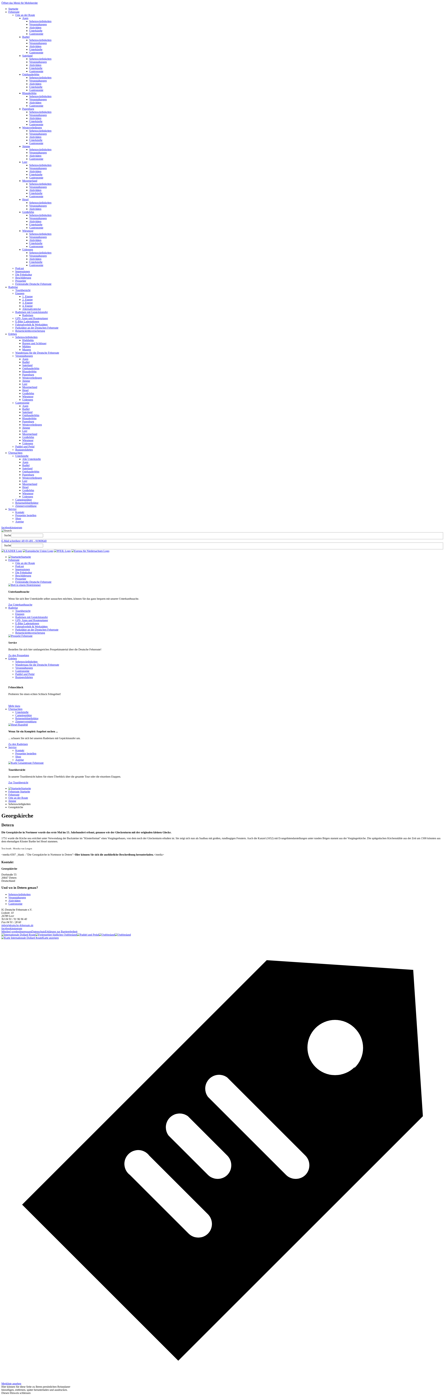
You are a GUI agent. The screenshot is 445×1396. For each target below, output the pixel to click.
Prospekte (20, 280)
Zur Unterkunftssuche (20, 604)
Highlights (28, 340)
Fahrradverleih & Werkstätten (31, 324)
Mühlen (26, 346)
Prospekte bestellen (25, 515)
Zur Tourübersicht (18, 782)
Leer (24, 162)
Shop (18, 518)
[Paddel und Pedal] (88, 934)
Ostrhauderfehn (30, 74)
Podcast (19, 268)
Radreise (13, 287)
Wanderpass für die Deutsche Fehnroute (37, 352)
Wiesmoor (27, 230)
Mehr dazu (14, 705)
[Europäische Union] (38, 550)
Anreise (19, 521)
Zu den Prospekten (18, 655)
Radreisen (27, 315)
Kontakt (19, 512)
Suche (7, 535)
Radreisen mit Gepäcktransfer (31, 312)
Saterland (27, 55)
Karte (50, 937)
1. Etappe (27, 296)
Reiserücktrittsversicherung (30, 330)
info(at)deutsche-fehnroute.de (17, 925)
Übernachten (15, 452)
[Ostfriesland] (107, 934)
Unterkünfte (35, 30)
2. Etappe (27, 299)
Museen (26, 349)
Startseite (13, 8)
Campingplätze (23, 499)
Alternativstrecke (31, 308)
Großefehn (28, 212)
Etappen (19, 293)
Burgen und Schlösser (34, 343)
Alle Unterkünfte (31, 459)
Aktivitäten (35, 27)
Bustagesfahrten (24, 449)
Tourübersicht (22, 290)
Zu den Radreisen (18, 744)
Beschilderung (23, 277)
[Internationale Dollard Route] (18, 934)
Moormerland (29, 180)
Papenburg (28, 108)
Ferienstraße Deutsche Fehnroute (33, 283)
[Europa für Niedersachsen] (90, 550)
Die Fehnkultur (23, 274)
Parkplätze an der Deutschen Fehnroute (36, 327)
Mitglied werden (10, 931)
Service (12, 509)
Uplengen (27, 249)
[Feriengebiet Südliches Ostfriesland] (56, 934)
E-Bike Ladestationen (27, 321)
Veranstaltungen (38, 24)
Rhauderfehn (29, 93)
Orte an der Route (25, 15)
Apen (25, 18)
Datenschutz (38, 931)
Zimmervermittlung (26, 505)
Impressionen (22, 271)
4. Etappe (27, 305)
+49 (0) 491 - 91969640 (33, 540)
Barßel (26, 36)
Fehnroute (13, 11)
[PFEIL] (62, 550)
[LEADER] (11, 550)
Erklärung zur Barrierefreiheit (61, 931)
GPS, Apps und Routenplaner (31, 318)
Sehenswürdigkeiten (40, 21)
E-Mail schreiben (10, 540)
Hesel (25, 199)
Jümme (26, 146)
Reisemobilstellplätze (26, 502)
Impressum (25, 931)
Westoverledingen (32, 127)
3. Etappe (27, 302)
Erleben (12, 333)
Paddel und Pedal (24, 446)
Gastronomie (36, 33)
